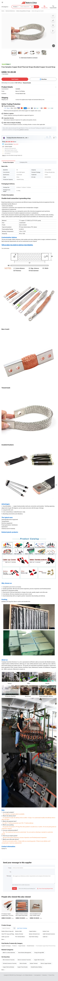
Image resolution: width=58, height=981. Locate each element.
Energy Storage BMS (39, 952)
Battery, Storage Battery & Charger (23, 11)
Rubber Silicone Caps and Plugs (9, 931)
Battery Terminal (19, 934)
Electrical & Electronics (10, 11)
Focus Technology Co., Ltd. (19, 975)
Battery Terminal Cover (34, 934)
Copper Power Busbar (22, 967)
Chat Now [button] (44, 79)
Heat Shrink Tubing (33, 936)
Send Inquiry (14, 79)
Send (14, 888)
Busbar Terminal (33, 963)
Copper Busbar (32, 931)
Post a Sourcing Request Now (45, 888)
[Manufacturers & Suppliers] (29, 2)
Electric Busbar (23, 963)
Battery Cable (18, 931)
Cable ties (45, 936)
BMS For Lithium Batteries (9, 952)
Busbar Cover (46, 931)
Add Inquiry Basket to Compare (29, 57)
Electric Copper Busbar (46, 963)
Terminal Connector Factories (9, 963)
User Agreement (37, 975)
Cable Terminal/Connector (49, 934)
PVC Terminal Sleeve (20, 936)
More (3, 969)
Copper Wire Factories (39, 959)
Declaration (44, 975)
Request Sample (27, 82)
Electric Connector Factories (24, 959)
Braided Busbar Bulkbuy (36, 967)
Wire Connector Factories (8, 959)
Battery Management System (38, 11)
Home (3, 11)
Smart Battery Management (24, 952)
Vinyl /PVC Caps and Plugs (8, 934)
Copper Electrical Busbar (8, 967)
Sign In (3, 155)
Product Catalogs (23, 928)
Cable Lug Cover (5, 936)
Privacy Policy (51, 975)
